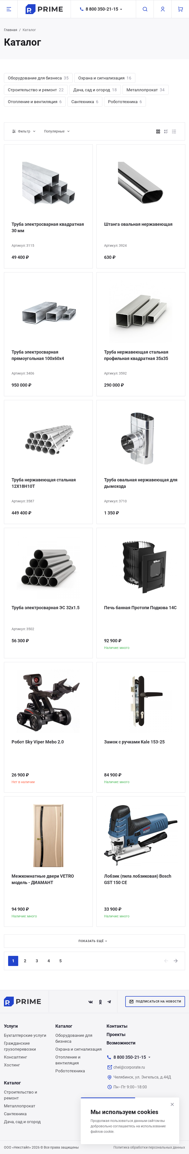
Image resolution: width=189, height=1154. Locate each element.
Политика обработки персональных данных (149, 1147)
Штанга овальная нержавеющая (138, 224)
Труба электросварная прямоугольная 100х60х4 (38, 355)
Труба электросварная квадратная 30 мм (48, 227)
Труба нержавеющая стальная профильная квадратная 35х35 (136, 355)
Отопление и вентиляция (35, 101)
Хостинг (12, 1064)
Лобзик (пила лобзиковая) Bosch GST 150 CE (137, 879)
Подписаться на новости (158, 1001)
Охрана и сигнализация (104, 78)
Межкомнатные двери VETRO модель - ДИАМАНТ (43, 879)
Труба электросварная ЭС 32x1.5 (45, 607)
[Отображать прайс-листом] (174, 131)
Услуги (11, 1026)
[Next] (176, 961)
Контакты (117, 1026)
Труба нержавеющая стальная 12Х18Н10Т (44, 483)
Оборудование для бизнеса (38, 78)
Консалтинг (15, 1057)
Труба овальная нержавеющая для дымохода (140, 483)
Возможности (121, 1042)
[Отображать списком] (166, 131)
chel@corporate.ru (129, 1067)
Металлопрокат (145, 89)
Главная (10, 30)
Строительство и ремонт (36, 89)
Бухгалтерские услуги (25, 1035)
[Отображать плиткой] (158, 131)
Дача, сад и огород (95, 89)
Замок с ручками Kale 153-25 (134, 741)
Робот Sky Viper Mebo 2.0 (38, 741)
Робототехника (125, 101)
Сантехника (84, 101)
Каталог (63, 1026)
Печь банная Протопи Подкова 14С (140, 607)
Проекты (116, 1034)
